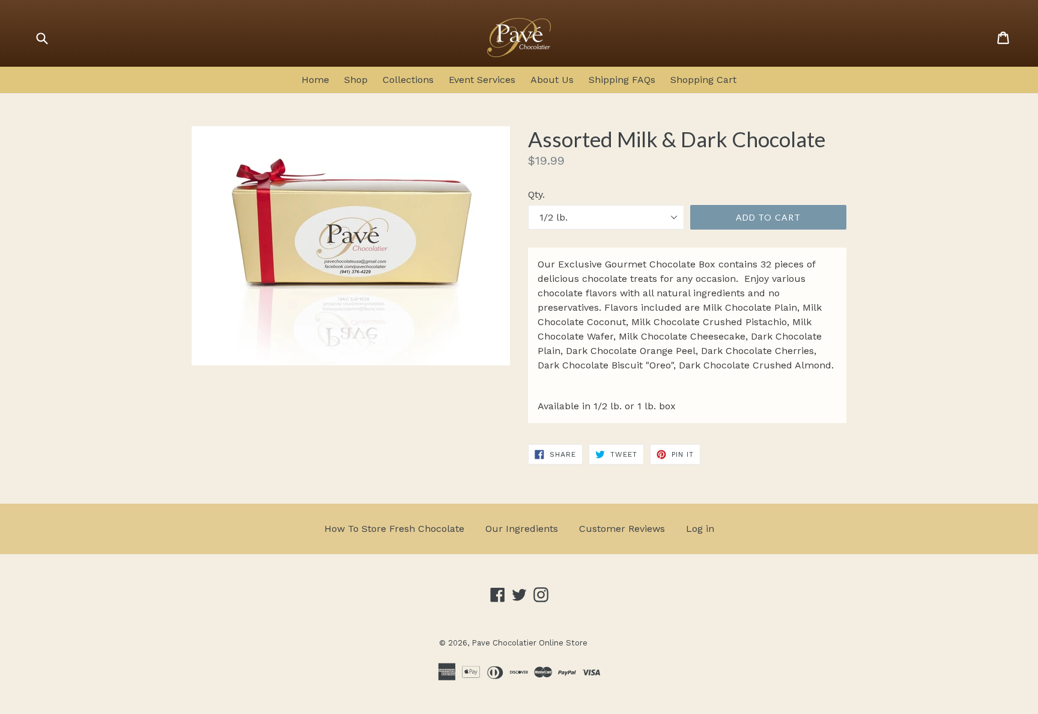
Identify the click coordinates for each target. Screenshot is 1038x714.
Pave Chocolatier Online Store (529, 642)
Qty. (536, 194)
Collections (408, 79)
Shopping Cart (703, 79)
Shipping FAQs (622, 79)
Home (315, 79)
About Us (552, 79)
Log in (700, 528)
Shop (356, 79)
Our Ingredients (521, 528)
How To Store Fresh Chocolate (394, 528)
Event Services (482, 79)
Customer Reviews (622, 528)
